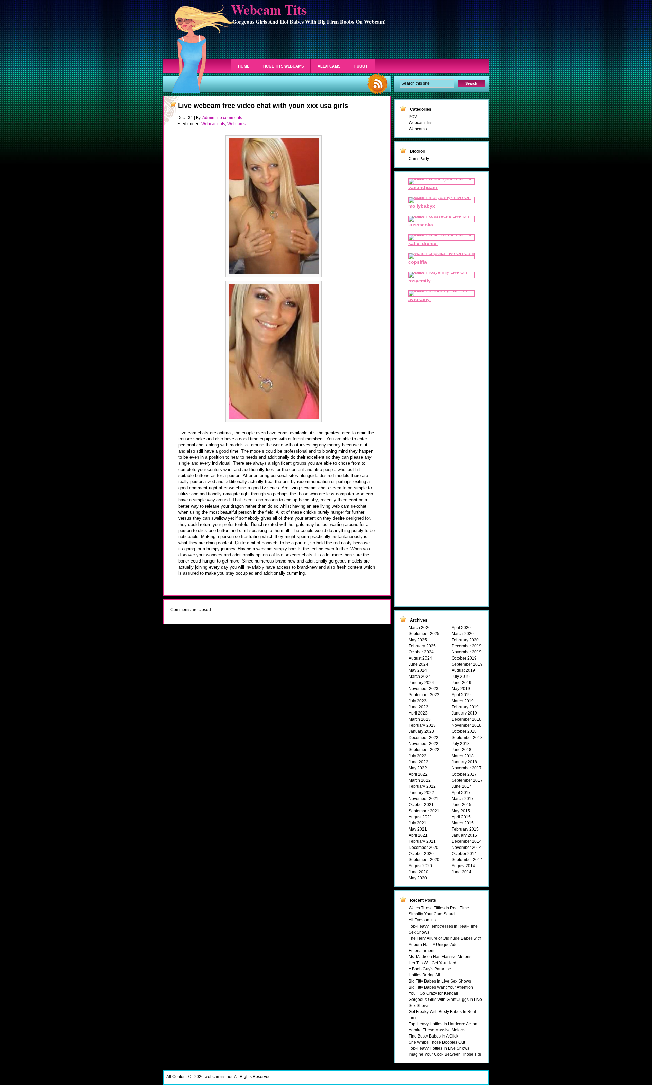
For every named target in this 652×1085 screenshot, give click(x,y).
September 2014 (467, 859)
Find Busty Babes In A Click (433, 1036)
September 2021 (424, 810)
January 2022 (421, 792)
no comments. (230, 117)
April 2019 (461, 694)
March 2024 (420, 676)
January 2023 (421, 731)
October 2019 (464, 658)
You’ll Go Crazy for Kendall (433, 993)
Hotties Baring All (424, 975)
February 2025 (422, 646)
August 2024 (420, 658)
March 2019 (463, 701)
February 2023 (422, 725)
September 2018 (467, 737)
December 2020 (423, 847)
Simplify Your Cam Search (433, 914)
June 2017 (461, 786)
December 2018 (467, 719)
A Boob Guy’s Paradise (430, 969)
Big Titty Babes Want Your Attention (441, 987)
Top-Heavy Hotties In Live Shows (439, 1048)
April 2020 (461, 627)
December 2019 (467, 646)
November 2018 (467, 725)
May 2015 (461, 810)
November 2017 (467, 768)
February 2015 (465, 829)
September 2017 (467, 780)
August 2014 (463, 865)
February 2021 (422, 841)
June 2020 (418, 872)
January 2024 (421, 682)
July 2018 (461, 743)
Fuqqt (361, 66)
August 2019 (463, 670)
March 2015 (463, 823)
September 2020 (424, 859)
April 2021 (418, 835)
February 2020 (465, 639)
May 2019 (461, 688)
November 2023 (423, 688)
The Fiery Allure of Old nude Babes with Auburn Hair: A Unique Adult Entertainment (445, 944)
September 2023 (424, 694)
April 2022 (418, 774)
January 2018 (464, 762)
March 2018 (463, 756)
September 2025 (424, 633)
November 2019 (467, 652)
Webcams (236, 123)
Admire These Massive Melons (437, 1030)
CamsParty (419, 158)
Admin (208, 117)
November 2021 (423, 798)
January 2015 (464, 835)
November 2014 (467, 847)
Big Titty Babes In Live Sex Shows (440, 981)
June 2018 (461, 749)
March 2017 (463, 798)
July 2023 (418, 701)
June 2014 (461, 872)
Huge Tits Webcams (283, 66)
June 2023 (418, 707)
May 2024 (418, 670)
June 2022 (418, 762)
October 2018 (464, 731)
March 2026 (420, 627)
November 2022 (423, 743)
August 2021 (420, 817)
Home (243, 66)
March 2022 (420, 780)
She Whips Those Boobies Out (437, 1042)
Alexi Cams (329, 66)
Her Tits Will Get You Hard (432, 962)
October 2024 (421, 652)
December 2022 (423, 737)
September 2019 (467, 664)
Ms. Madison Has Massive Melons (440, 956)
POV (413, 116)
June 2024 (418, 664)
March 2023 (420, 719)
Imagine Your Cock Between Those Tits (445, 1054)
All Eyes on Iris (422, 920)
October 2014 (464, 853)
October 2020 (421, 853)
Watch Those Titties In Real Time (439, 908)
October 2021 (421, 804)
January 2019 (464, 713)
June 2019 (461, 682)
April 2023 (418, 713)
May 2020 (418, 878)
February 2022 (422, 786)
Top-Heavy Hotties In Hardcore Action (443, 1024)
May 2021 (418, 829)
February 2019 (465, 707)
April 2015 (461, 817)
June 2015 (461, 804)
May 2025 (418, 639)
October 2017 (464, 774)
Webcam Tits (213, 123)
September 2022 (424, 749)
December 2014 (467, 841)
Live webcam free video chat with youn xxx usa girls (263, 105)
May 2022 (418, 768)
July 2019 (461, 676)
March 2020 (463, 633)
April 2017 (461, 792)
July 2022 (418, 756)
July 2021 (418, 823)
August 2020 (420, 865)
